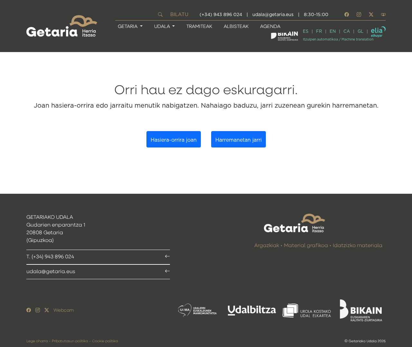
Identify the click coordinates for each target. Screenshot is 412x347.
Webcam (63, 310)
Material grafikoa (306, 245)
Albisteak (236, 26)
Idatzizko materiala (357, 245)
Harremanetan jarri (238, 140)
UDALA (162, 26)
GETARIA (128, 26)
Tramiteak (199, 26)
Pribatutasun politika (70, 341)
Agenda (270, 26)
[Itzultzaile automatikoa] (378, 31)
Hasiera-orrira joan (174, 140)
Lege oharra (37, 341)
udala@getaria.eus (273, 15)
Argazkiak (266, 245)
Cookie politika (105, 341)
